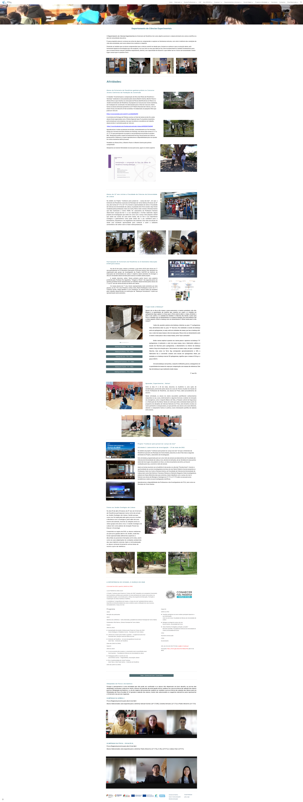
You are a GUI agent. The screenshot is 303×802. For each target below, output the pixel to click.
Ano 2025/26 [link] (207, 2)
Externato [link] (177, 2)
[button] (301, 2)
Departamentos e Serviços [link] (232, 2)
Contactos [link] (282, 2)
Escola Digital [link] (247, 2)
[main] (151, 28)
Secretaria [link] (274, 2)
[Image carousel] (124, 324)
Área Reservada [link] (292, 2)
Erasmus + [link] (217, 2)
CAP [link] (200, 2)
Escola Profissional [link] (189, 2)
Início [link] (170, 2)
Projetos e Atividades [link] (261, 2)
